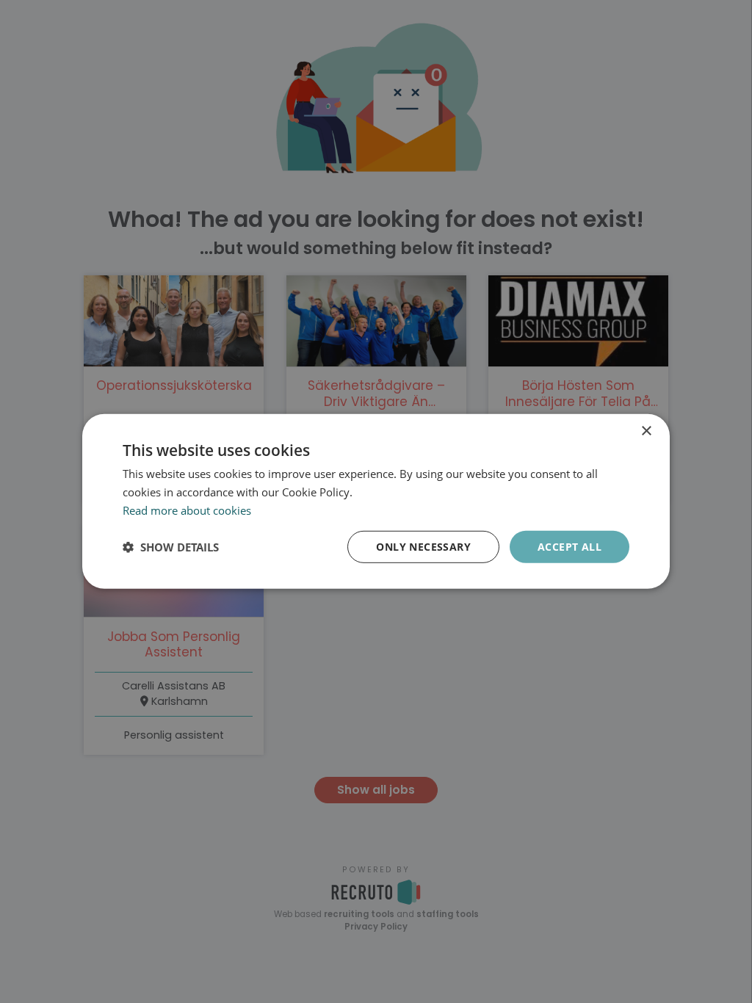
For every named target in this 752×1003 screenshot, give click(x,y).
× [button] (645, 431)
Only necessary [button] (423, 546)
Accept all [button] (569, 546)
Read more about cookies (187, 510)
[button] (171, 547)
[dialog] (376, 501)
